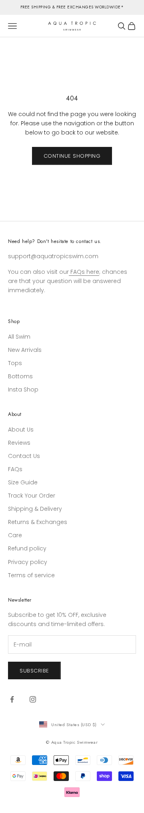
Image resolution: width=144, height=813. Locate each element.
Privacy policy (27, 562)
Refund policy (27, 548)
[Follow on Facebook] (12, 699)
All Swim (19, 337)
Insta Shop (23, 389)
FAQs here (84, 272)
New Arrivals (25, 350)
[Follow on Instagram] (33, 699)
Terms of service (31, 575)
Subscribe (34, 670)
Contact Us (24, 456)
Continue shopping (72, 156)
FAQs (15, 469)
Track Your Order (31, 496)
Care (15, 535)
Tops (15, 363)
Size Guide (23, 482)
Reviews (19, 443)
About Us (21, 430)
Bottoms (20, 376)
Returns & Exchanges (37, 522)
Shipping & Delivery (35, 509)
